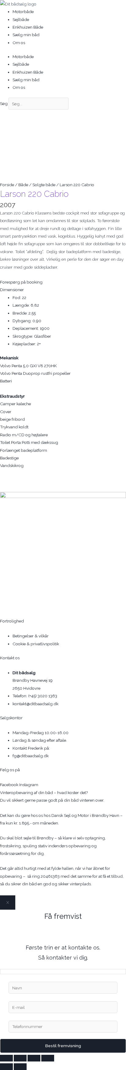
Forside (7, 184)
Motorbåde (23, 11)
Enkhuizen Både (28, 27)
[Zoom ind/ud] (6, 1058)
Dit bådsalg (24, 672)
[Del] (34, 1058)
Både (23, 184)
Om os (19, 42)
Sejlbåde (21, 19)
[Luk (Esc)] (47, 1058)
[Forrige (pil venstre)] (6, 1066)
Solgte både (43, 184)
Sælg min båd (26, 34)
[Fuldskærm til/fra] (20, 1058)
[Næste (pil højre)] (20, 1066)
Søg (4, 103)
